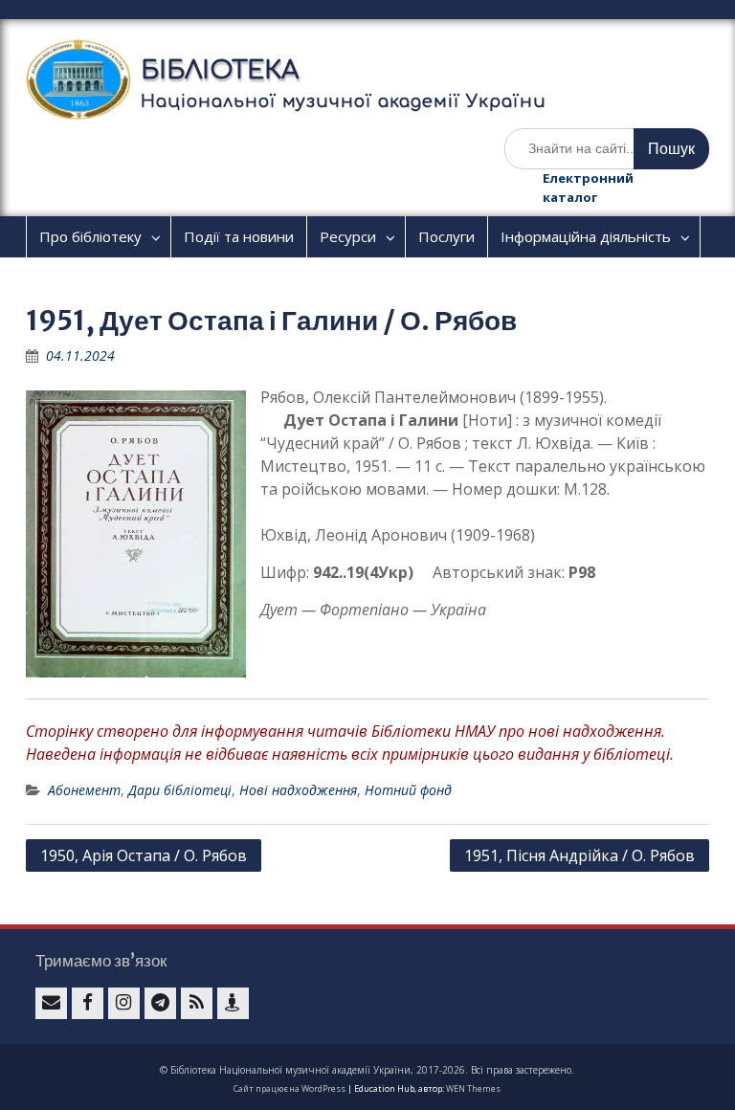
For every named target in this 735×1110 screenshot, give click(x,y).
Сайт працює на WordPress (289, 1088)
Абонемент (84, 790)
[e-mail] (51, 1003)
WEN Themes (473, 1088)
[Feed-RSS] (196, 1003)
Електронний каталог (588, 187)
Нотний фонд (408, 790)
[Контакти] (233, 1003)
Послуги (446, 236)
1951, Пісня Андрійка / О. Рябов (579, 855)
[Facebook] (87, 1003)
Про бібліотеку (90, 236)
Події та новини (239, 236)
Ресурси (348, 236)
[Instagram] (124, 1003)
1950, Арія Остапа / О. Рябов (143, 855)
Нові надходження (298, 790)
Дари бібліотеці (180, 790)
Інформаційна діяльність (586, 236)
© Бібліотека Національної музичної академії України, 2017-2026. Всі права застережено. (367, 1070)
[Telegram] (160, 1003)
